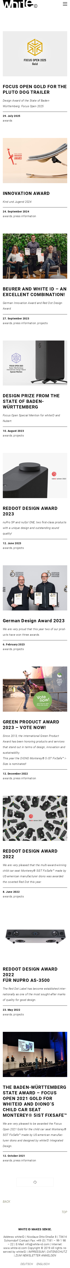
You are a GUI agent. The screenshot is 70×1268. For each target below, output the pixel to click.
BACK (6, 1201)
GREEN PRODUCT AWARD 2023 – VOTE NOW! (31, 724)
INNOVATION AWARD (26, 193)
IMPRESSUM (36, 1251)
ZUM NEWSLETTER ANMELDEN (35, 1255)
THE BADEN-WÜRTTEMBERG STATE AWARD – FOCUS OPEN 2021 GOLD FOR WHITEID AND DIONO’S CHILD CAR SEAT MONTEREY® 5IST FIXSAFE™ (35, 1101)
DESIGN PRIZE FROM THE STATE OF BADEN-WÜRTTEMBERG (31, 401)
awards (7, 120)
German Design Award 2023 (34, 620)
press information (24, 216)
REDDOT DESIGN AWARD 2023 (30, 511)
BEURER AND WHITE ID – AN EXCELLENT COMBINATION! (35, 291)
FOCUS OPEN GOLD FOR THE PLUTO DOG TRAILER (35, 89)
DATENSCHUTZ (57, 1251)
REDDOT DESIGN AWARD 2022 (30, 854)
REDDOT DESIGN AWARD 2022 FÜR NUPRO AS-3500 (30, 974)
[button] (65, 4)
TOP (64, 1212)
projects (42, 323)
